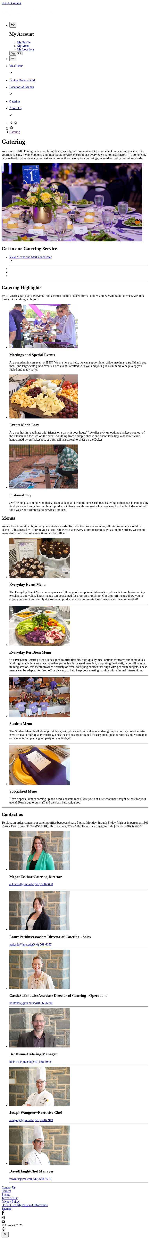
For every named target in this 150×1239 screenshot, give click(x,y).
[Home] (28, 17)
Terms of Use (10, 1198)
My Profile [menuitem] (23, 42)
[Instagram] (75, 1218)
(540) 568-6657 (42, 944)
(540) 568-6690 (43, 1003)
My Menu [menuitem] (23, 46)
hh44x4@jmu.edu (20, 1061)
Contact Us (8, 1187)
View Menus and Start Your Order (30, 257)
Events (6, 1194)
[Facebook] (75, 1213)
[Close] (5, 1234)
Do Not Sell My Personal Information (25, 1205)
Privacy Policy (11, 1201)
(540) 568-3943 (41, 1061)
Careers (6, 1191)
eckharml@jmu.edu (21, 884)
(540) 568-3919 (43, 1120)
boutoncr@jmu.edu (21, 1003)
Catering (14, 132)
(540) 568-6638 (43, 884)
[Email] (75, 1222)
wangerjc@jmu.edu (21, 1120)
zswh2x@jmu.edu (20, 1179)
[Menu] (12, 58)
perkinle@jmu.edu (20, 944)
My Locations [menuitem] (25, 49)
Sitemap (7, 1208)
